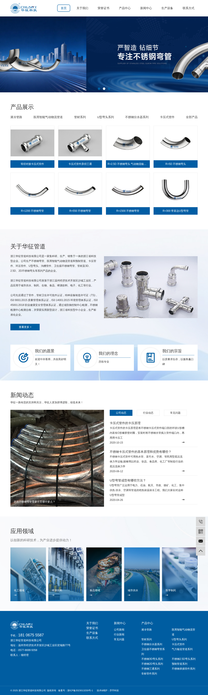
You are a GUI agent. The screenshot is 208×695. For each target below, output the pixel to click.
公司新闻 (119, 629)
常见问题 (119, 639)
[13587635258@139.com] (200, 541)
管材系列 (80, 117)
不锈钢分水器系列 (137, 117)
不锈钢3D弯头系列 (152, 659)
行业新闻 (119, 634)
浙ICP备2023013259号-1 (80, 690)
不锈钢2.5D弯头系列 (183, 659)
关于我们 (82, 8)
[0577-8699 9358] (200, 521)
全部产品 (192, 117)
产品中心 (125, 8)
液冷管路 (16, 117)
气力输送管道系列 (182, 649)
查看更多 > (25, 327)
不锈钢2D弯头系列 (152, 663)
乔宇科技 (114, 690)
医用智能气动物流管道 (48, 117)
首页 (64, 8)
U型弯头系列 (105, 117)
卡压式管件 (167, 117)
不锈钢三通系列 (150, 668)
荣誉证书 (103, 8)
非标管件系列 (149, 673)
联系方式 (188, 8)
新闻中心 (146, 8)
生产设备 (167, 8)
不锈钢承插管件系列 (183, 668)
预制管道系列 (179, 663)
